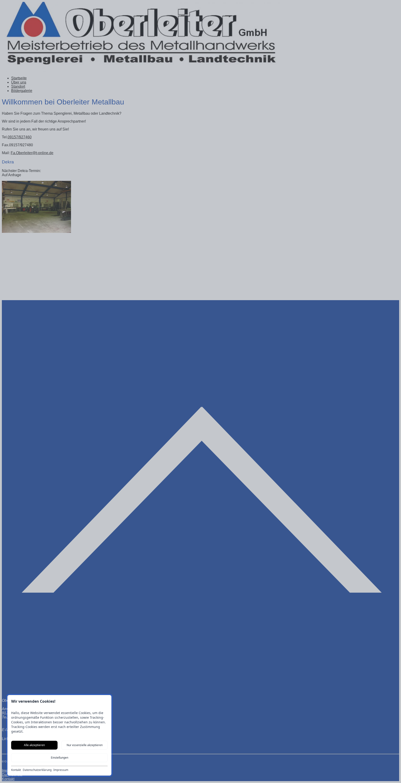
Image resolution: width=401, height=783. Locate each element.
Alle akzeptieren (34, 745)
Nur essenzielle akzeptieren (85, 745)
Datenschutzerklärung (37, 770)
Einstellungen (59, 758)
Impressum (60, 770)
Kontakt (16, 770)
